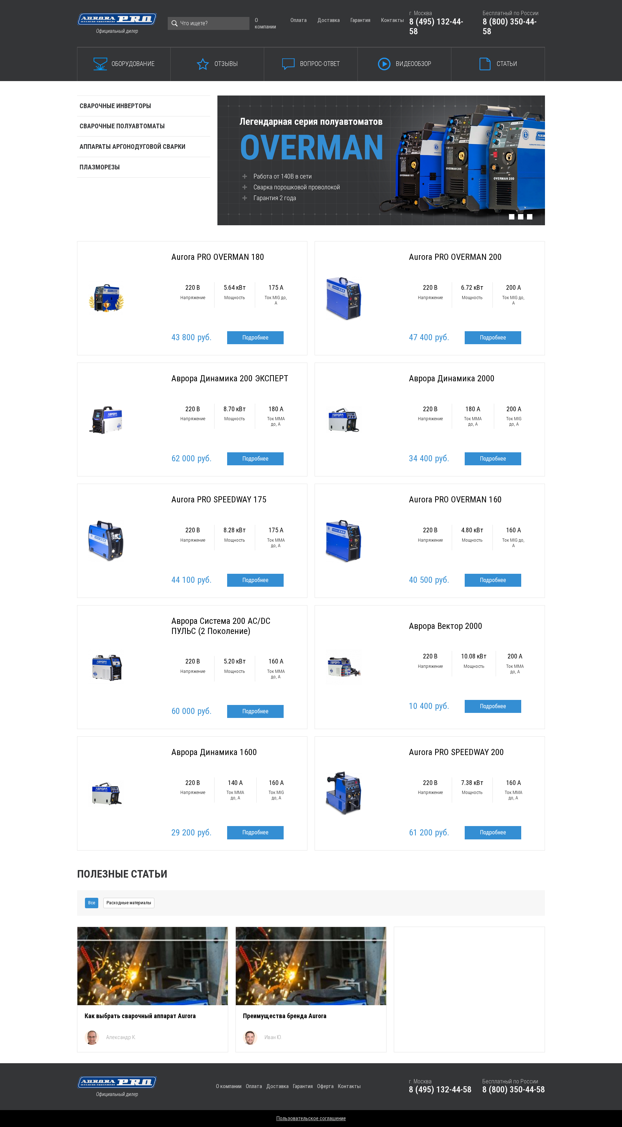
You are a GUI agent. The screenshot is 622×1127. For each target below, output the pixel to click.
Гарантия (360, 20)
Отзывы (226, 63)
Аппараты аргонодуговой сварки (132, 146)
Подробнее (255, 337)
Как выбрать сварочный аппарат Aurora (140, 1016)
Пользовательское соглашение (311, 1118)
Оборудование (133, 63)
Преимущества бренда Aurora (284, 1016)
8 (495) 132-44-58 (436, 27)
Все (91, 902)
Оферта (325, 1086)
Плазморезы (100, 167)
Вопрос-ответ (320, 63)
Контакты (392, 20)
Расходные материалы (129, 902)
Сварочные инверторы (115, 106)
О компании (265, 23)
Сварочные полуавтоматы (122, 126)
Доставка (328, 20)
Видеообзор (413, 63)
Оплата (298, 20)
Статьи (507, 63)
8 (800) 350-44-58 (510, 27)
